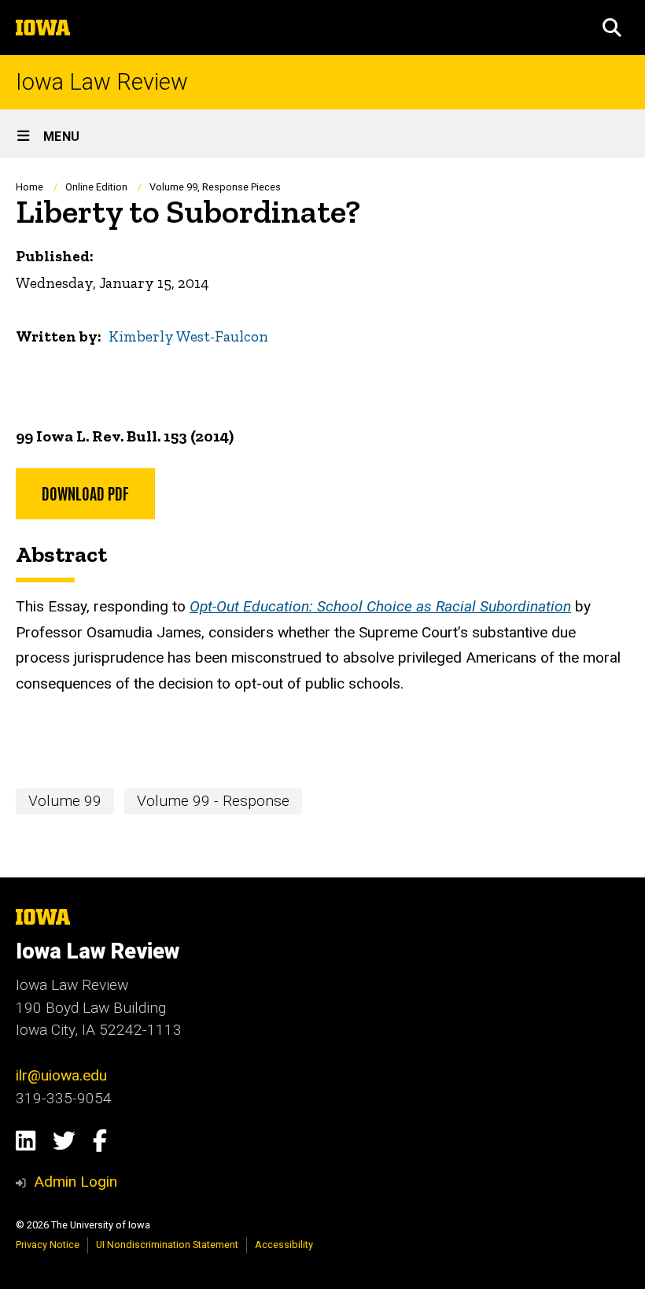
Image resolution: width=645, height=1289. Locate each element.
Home (29, 187)
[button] (612, 27)
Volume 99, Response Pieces (215, 187)
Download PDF (85, 492)
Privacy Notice (47, 1244)
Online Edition (97, 187)
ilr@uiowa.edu (61, 1075)
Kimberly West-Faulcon (188, 336)
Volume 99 (64, 801)
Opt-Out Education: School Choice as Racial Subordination (380, 606)
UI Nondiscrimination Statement (167, 1244)
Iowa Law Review (102, 82)
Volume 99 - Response (213, 801)
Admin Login (75, 1182)
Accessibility (284, 1244)
